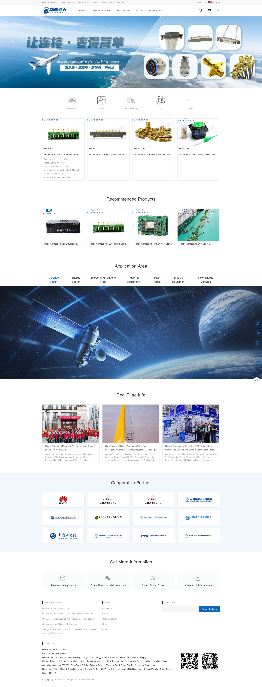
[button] (125, 84)
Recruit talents (155, 10)
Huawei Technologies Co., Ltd (56, 608)
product (82, 10)
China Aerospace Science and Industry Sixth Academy (67, 613)
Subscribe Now (209, 609)
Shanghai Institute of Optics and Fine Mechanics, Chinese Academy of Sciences (69, 631)
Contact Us (70, 2)
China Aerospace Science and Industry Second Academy (68, 618)
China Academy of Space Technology (59, 623)
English (216, 2)
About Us (140, 10)
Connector (107, 608)
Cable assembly (109, 618)
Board (105, 613)
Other (105, 629)
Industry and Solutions (101, 10)
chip (104, 623)
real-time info (123, 10)
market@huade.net (115, 2)
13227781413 (93, 2)
